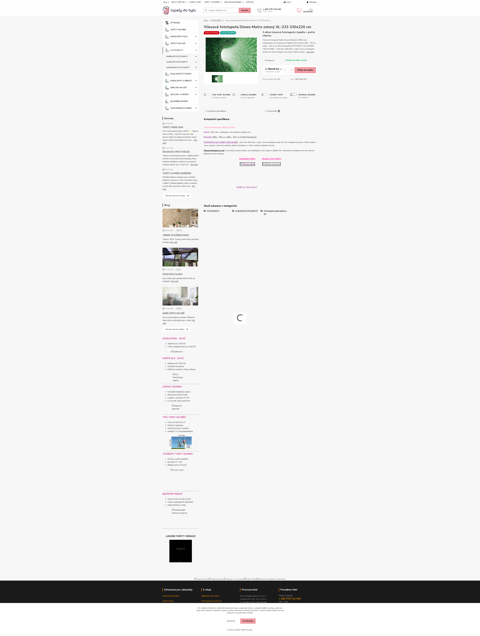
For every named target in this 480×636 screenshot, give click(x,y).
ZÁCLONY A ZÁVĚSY (179, 94)
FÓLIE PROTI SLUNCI (172, 274)
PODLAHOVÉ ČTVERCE (180, 74)
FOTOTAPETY (176, 50)
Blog (165, 2)
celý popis (310, 52)
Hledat (244, 10)
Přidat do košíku (305, 70)
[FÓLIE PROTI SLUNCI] (180, 257)
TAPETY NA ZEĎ (177, 43)
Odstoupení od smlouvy (211, 601)
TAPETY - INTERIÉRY (212, 2)
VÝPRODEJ (175, 23)
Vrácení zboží (168, 601)
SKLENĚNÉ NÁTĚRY (179, 101)
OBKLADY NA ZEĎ (178, 87)
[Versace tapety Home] (180, 551)
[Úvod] (181, 10)
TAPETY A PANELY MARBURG (176, 173)
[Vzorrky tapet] (180, 478)
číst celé (194, 164)
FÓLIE (178, 270)
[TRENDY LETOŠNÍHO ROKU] (180, 218)
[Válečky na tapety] (271, 164)
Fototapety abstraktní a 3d (275, 212)
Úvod (206, 20)
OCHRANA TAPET (247, 159)
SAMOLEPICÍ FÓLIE (179, 36)
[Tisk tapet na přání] (180, 442)
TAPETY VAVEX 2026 (172, 127)
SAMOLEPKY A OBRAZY (181, 80)
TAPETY (179, 231)
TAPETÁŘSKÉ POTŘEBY (181, 108)
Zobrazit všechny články (174, 329)
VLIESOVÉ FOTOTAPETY (177, 62)
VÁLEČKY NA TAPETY (271, 159)
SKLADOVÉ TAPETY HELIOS (176, 151)
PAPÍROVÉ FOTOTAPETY (177, 56)
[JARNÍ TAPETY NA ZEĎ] (180, 296)
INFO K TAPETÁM (178, 2)
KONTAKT (250, 2)
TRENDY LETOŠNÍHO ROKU (175, 235)
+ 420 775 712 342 (272, 9)
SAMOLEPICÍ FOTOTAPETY (178, 67)
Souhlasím (248, 621)
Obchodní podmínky (170, 596)
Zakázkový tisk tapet (210, 596)
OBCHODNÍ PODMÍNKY (233, 2)
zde (250, 630)
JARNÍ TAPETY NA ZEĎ (173, 313)
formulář (183, 465)
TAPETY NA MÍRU (178, 29)
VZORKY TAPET (195, 2)
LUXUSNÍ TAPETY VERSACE (181, 536)
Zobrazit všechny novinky (175, 196)
